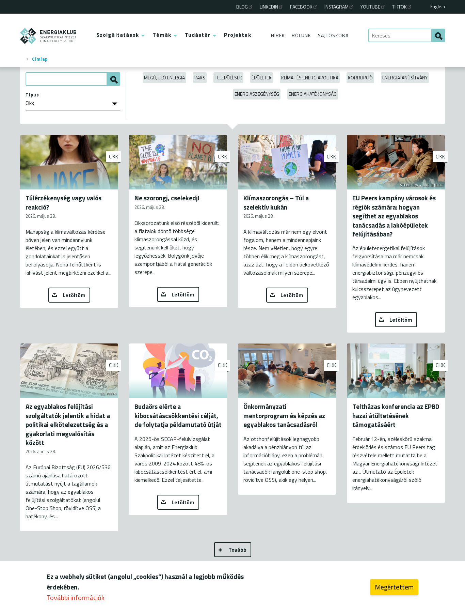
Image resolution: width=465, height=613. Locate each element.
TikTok (399, 6)
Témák (162, 35)
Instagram (336, 6)
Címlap (40, 59)
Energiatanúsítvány (405, 77)
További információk (76, 597)
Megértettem (394, 587)
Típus (32, 94)
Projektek (237, 35)
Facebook (301, 6)
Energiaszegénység (257, 93)
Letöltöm (74, 295)
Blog (242, 6)
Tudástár (197, 35)
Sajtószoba (333, 35)
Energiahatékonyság (313, 93)
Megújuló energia (164, 77)
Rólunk (301, 35)
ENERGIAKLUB (48, 36)
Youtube (370, 6)
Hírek (278, 35)
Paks (199, 77)
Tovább (237, 550)
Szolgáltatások (117, 35)
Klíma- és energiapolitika (309, 77)
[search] (438, 35)
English (437, 6)
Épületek (262, 77)
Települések (228, 77)
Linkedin (269, 6)
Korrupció (360, 77)
